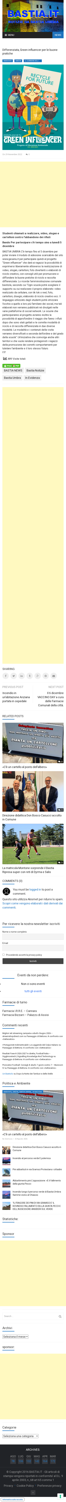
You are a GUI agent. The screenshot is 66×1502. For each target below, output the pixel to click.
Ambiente (8, 61)
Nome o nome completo (14, 932)
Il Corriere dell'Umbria (33, 61)
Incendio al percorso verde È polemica (32, 1158)
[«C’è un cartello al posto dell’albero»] (33, 1110)
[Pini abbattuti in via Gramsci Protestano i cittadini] (6, 1172)
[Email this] (53, 676)
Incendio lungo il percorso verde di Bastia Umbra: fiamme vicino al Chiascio (37, 1193)
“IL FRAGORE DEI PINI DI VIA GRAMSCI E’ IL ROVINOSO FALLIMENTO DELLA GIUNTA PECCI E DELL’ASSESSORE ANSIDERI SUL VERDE (37, 1206)
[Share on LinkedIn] (21, 676)
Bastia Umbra (12, 377)
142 (36, 1461)
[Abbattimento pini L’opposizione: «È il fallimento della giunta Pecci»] (6, 1184)
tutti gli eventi (33, 991)
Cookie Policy (25, 1485)
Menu (11, 35)
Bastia (18, 61)
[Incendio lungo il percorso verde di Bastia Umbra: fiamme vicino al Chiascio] (6, 1195)
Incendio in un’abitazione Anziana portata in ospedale (16, 697)
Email (5, 943)
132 (28, 1461)
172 (52, 1461)
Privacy (8, 1485)
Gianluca (8, 1139)
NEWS (58, 35)
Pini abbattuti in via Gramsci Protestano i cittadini (37, 1169)
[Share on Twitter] (13, 676)
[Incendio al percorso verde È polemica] (6, 1161)
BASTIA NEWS (13, 370)
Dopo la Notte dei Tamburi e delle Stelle (34, 1074)
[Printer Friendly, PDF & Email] (11, 365)
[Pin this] (45, 676)
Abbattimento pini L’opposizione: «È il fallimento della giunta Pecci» (37, 1182)
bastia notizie (35, 370)
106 (20, 1461)
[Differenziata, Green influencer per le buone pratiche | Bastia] (33, 15)
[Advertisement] (33, 194)
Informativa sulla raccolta (13, 1499)
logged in (35, 889)
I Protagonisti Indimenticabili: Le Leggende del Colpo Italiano (30, 1045)
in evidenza (32, 377)
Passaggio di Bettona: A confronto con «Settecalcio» (26, 1048)
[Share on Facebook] (5, 676)
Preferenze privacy (49, 1485)
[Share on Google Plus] (37, 676)
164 (44, 1461)
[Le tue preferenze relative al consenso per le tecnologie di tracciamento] (60, 1496)
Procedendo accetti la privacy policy (24, 955)
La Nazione (37, 1092)
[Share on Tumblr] (29, 676)
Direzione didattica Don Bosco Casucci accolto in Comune (37, 1149)
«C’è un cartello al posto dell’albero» (24, 767)
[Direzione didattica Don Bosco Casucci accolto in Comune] (6, 1150)
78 (13, 1461)
